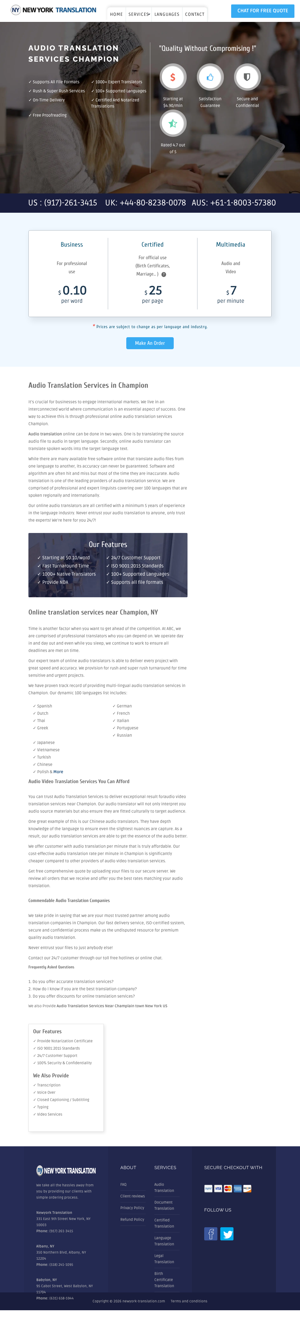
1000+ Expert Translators (119, 82)
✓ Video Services (47, 1114)
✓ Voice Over (44, 1092)
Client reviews (132, 1196)
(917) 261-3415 (61, 1231)
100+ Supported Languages (121, 91)
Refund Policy (132, 1219)
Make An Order (150, 343)
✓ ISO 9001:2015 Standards (56, 1048)
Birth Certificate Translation (164, 1279)
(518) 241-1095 (61, 1265)
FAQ (123, 1184)
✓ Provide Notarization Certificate (63, 1041)
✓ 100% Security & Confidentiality (62, 1063)
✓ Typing (40, 1107)
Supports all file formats (56, 82)
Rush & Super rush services (59, 91)
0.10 (72, 295)
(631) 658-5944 (62, 1298)
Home (116, 14)
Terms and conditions (189, 1301)
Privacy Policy (132, 1208)
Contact (195, 14)
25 (152, 295)
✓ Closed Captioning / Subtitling (61, 1100)
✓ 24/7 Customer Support (55, 1055)
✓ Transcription (46, 1085)
